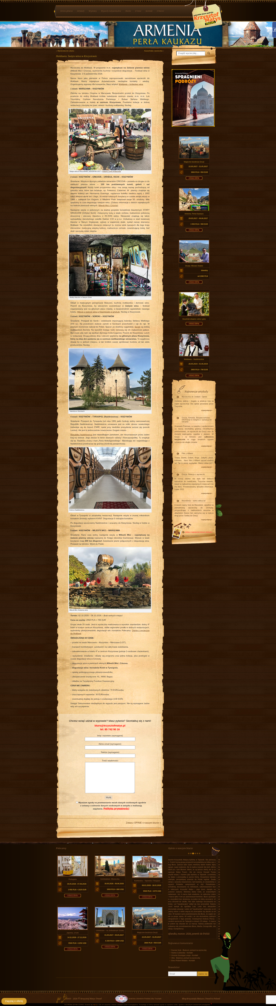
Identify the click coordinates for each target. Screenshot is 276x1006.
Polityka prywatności (116, 808)
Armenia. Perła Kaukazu (194, 214)
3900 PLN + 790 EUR (199, 370)
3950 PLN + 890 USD (115, 889)
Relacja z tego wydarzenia (111, 171)
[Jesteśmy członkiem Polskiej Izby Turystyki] (121, 978)
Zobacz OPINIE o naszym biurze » (143, 823)
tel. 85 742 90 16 (110, 729)
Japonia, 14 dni (73, 933)
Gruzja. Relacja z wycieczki (193, 474)
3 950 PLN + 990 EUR (199, 224)
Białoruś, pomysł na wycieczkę (195, 925)
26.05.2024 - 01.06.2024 (198, 364)
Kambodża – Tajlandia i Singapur (147, 881)
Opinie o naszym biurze (180, 848)
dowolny (204, 270)
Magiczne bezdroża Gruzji (194, 162)
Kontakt (190, 928)
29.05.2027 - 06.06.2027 (198, 218)
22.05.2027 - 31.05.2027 (198, 166)
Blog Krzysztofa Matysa (193, 978)
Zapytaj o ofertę (14, 1001)
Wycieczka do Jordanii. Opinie (194, 397)
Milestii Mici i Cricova (107, 205)
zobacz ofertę (194, 178)
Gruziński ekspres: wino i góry (194, 319)
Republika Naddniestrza (81, 434)
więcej (95, 1004)
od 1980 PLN (203, 276)
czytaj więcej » (206, 410)
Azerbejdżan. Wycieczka (109, 879)
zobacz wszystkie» (192, 536)
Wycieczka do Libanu (65, 51)
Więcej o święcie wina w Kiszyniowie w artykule (98, 312)
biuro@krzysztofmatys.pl (110, 725)
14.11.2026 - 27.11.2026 (76, 937)
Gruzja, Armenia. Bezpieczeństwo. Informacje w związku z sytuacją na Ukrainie (196, 420)
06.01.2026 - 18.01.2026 (151, 885)
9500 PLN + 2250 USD (77, 943)
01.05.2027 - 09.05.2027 (114, 935)
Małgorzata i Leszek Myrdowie (185, 909)
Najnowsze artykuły (196, 391)
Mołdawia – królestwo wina (131, 84)
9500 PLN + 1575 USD (152, 891)
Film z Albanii (187, 453)
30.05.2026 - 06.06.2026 (114, 884)
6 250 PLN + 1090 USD (114, 941)
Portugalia (73, 879)
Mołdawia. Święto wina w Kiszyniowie (76, 56)
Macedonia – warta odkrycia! (194, 501)
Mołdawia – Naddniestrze (194, 359)
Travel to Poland (212, 978)
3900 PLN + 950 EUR (199, 172)
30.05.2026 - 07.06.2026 (76, 884)
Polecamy (61, 848)
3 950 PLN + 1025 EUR (77, 890)
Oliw (173, 933)
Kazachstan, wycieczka (153, 51)
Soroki (137, 327)
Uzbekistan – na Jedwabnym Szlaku (110, 931)
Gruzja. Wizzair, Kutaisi (194, 266)
